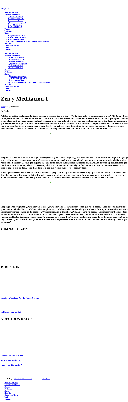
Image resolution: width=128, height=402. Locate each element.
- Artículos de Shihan (16, 57)
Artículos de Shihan (15, 17)
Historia (7, 393)
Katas (6, 391)
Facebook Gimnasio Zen (12, 355)
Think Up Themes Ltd (23, 379)
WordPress (46, 379)
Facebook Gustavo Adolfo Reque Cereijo (20, 298)
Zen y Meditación (15, 25)
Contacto (8, 399)
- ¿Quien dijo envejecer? (17, 64)
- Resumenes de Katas (16, 80)
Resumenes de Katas (16, 39)
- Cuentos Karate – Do (16, 60)
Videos (7, 387)
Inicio (3, 107)
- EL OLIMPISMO (15, 68)
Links (6, 397)
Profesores (8, 389)
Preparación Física (15, 21)
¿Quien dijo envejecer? (17, 23)
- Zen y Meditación (15, 66)
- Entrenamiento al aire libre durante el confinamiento (29, 82)
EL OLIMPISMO (15, 27)
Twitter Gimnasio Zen (11, 360)
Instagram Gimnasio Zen (12, 365)
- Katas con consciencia (17, 76)
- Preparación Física (16, 62)
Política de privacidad (11, 312)
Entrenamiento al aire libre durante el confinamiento (28, 41)
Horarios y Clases (11, 383)
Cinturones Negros (11, 395)
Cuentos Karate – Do (16, 19)
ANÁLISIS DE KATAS (17, 37)
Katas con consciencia (16, 35)
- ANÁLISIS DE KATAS (17, 78)
